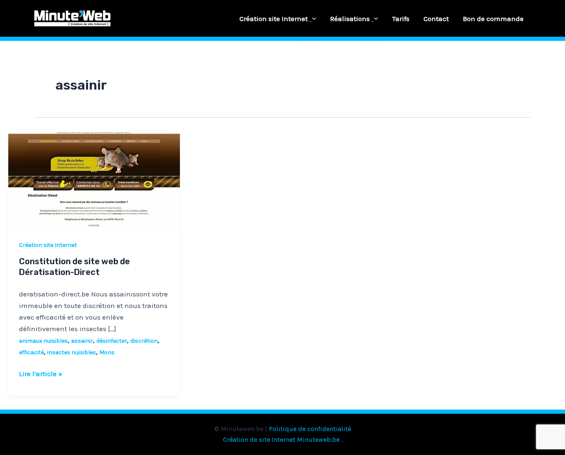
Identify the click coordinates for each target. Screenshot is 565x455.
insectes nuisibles (71, 352)
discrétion (144, 340)
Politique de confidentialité (310, 429)
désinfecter (111, 340)
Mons (107, 352)
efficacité (31, 352)
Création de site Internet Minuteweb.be (281, 439)
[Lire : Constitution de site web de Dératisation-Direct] (94, 179)
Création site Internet (273, 18)
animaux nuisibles (43, 340)
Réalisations (350, 18)
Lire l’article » (40, 373)
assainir (82, 340)
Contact (436, 18)
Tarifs (400, 18)
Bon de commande (493, 18)
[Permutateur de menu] (308, 22)
